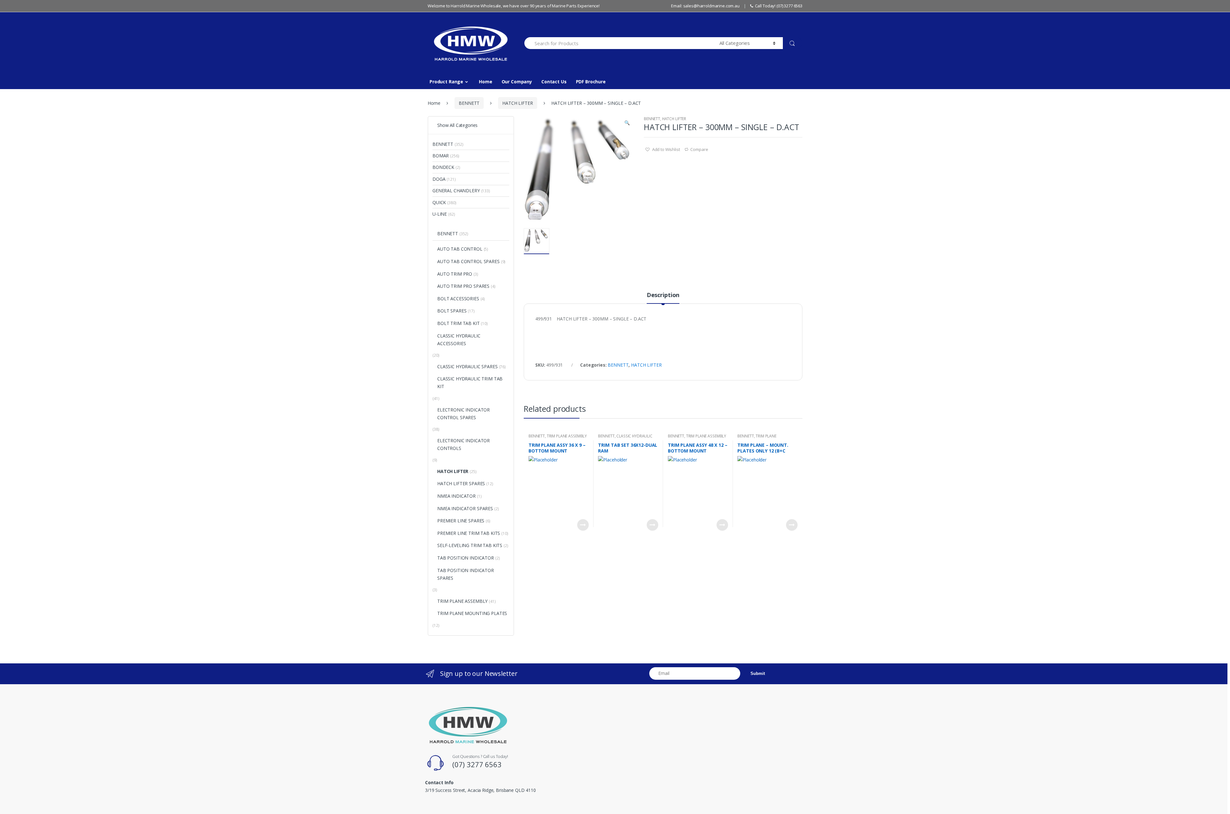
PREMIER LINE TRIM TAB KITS (468, 533)
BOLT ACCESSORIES (458, 298)
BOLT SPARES (451, 311)
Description (663, 295)
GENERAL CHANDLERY (456, 190)
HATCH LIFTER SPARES (461, 483)
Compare (699, 149)
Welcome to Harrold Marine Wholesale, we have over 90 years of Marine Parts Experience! (514, 6)
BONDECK (443, 167)
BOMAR (440, 156)
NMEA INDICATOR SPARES (465, 508)
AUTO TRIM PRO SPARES (463, 286)
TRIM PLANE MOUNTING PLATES (756, 438)
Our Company (517, 82)
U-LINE (439, 214)
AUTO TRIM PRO (454, 274)
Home (485, 82)
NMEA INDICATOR (456, 496)
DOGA (438, 179)
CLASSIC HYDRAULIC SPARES (467, 366)
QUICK (439, 202)
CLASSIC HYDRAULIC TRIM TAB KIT (625, 438)
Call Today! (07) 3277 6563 (778, 6)
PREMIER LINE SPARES (460, 521)
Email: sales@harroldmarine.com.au (705, 6)
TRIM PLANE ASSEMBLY (567, 436)
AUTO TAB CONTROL (459, 249)
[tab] (663, 297)
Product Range (446, 82)
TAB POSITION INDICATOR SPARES (465, 574)
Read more (583, 525)
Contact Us (554, 82)
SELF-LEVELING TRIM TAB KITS (469, 545)
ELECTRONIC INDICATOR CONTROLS (463, 444)
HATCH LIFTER (517, 103)
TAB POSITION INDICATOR (465, 558)
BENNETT (469, 103)
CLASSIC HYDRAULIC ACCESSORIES (458, 339)
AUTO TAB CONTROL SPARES (468, 261)
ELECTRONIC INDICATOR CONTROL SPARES (463, 413)
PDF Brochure (591, 82)
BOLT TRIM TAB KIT (458, 323)
